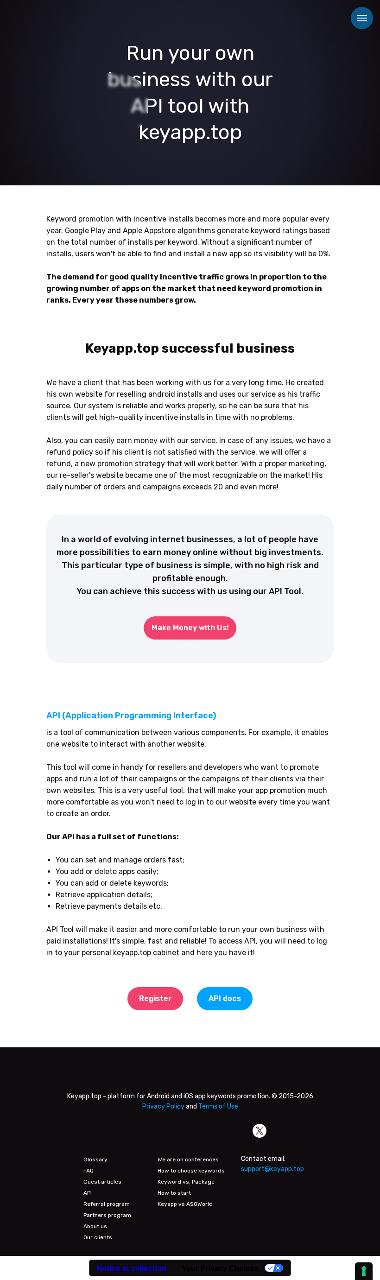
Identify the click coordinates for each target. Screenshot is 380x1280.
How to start (174, 1193)
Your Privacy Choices (220, 1268)
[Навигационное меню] (362, 18)
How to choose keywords (191, 1170)
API (87, 1193)
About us (95, 1226)
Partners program (107, 1215)
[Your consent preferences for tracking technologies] (364, 1271)
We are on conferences (188, 1159)
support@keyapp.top (272, 1169)
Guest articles (102, 1182)
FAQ (88, 1170)
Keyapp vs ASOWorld (185, 1204)
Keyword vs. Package (186, 1182)
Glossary (95, 1159)
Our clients (97, 1237)
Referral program (106, 1204)
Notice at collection (131, 1268)
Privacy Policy (163, 1106)
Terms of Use (218, 1106)
